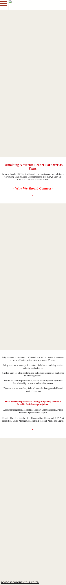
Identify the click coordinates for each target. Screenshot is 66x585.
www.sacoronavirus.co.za (20, 582)
